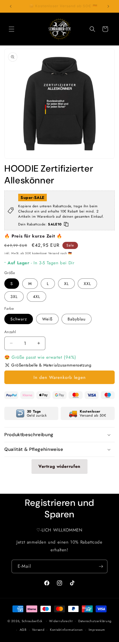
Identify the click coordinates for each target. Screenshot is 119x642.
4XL (36, 296)
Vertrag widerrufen (59, 466)
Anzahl (10, 332)
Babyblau (76, 319)
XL (66, 283)
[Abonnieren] (100, 566)
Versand (38, 629)
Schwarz (18, 319)
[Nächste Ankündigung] (108, 6)
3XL (14, 296)
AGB (23, 629)
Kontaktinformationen (66, 629)
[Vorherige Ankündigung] (10, 6)
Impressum (97, 629)
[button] (11, 29)
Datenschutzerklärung (94, 621)
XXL (87, 283)
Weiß (47, 319)
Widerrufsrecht (60, 621)
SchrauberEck (32, 620)
